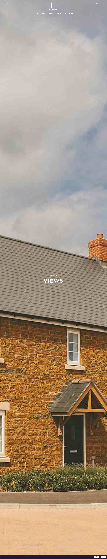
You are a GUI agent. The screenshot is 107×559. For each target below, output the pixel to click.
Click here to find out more (34, 556)
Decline (96, 556)
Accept (103, 556)
